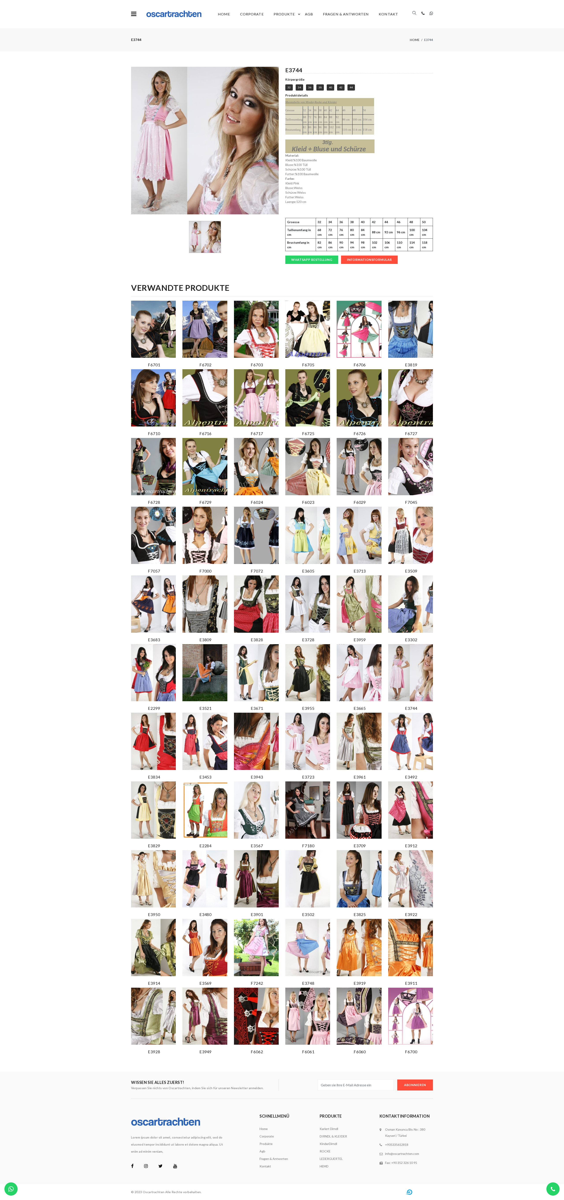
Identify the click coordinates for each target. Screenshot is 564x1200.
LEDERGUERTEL (331, 1159)
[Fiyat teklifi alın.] (11, 1189)
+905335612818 (396, 1144)
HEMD (324, 1166)
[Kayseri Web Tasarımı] (418, 1192)
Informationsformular (369, 260)
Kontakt (388, 14)
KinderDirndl (328, 1144)
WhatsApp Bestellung (311, 260)
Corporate (252, 14)
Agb (309, 14)
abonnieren (415, 1085)
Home (224, 14)
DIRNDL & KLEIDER (333, 1136)
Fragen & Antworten (346, 14)
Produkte (284, 14)
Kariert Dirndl (329, 1129)
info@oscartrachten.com (402, 1153)
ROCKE (325, 1151)
